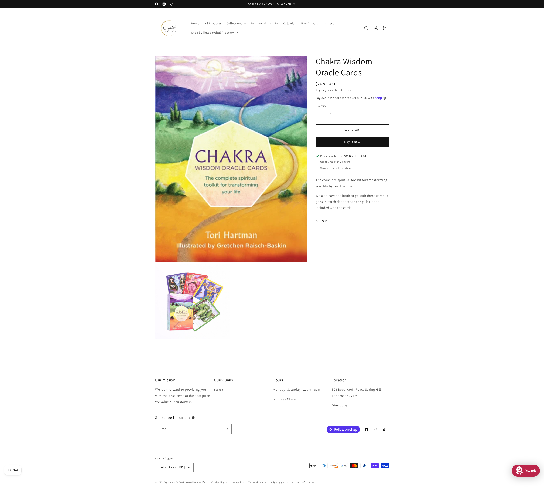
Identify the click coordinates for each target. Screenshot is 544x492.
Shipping (321, 90)
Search (218, 390)
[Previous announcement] (226, 4)
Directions (339, 405)
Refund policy (216, 482)
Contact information (303, 482)
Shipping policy (279, 482)
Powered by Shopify (194, 482)
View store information (336, 168)
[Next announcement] (317, 4)
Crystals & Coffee (173, 482)
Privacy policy (236, 482)
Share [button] (324, 221)
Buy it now (352, 142)
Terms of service (257, 482)
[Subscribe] (226, 429)
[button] (236, 23)
